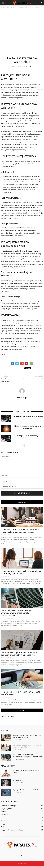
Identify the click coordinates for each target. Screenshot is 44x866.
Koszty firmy (5, 815)
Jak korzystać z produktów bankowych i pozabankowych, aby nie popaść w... (19, 653)
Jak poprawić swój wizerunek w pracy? (27, 416)
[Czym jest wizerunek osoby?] (6, 438)
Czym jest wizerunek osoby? (27, 436)
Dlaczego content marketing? (33, 379)
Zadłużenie (4, 827)
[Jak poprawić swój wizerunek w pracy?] (6, 418)
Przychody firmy (6, 809)
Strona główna (5, 7)
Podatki (3, 812)
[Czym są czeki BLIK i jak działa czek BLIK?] (6, 792)
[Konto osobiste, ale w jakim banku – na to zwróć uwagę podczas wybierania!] (22, 679)
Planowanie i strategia (8, 806)
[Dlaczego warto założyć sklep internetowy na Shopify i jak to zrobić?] (22, 558)
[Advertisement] (22, 32)
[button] (41, 2)
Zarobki (3, 818)
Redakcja (22, 397)
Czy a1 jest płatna (18, 780)
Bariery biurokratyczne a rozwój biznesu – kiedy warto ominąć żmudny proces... (21, 530)
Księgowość (5, 824)
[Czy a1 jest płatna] (6, 782)
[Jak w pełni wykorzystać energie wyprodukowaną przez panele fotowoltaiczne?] (22, 598)
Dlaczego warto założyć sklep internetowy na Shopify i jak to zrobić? (21, 572)
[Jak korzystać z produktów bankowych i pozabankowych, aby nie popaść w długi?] (22, 640)
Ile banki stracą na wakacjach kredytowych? (11, 380)
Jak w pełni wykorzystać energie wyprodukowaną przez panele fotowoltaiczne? (16, 613)
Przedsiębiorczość (7, 821)
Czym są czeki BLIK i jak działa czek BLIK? (25, 790)
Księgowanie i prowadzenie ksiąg (12, 830)
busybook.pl (5, 354)
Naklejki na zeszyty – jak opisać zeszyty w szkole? (26, 771)
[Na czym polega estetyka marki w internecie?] (6, 428)
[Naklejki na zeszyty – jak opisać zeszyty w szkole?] (6, 773)
